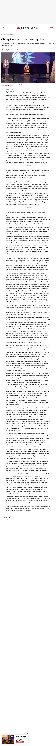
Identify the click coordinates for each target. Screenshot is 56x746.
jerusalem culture (5, 519)
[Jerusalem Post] (28, 28)
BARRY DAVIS (10, 89)
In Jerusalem (12, 34)
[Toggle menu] (3, 28)
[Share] (2, 49)
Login (51, 27)
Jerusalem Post (4, 34)
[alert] (15, 739)
